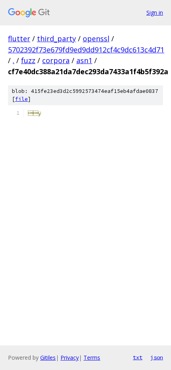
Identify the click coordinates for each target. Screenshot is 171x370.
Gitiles (48, 357)
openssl (96, 38)
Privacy (69, 357)
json (156, 357)
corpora (56, 60)
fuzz (28, 60)
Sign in (154, 12)
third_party (56, 38)
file (21, 99)
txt (137, 357)
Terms (92, 357)
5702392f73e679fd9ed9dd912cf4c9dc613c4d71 (86, 49)
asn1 (84, 60)
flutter (19, 38)
